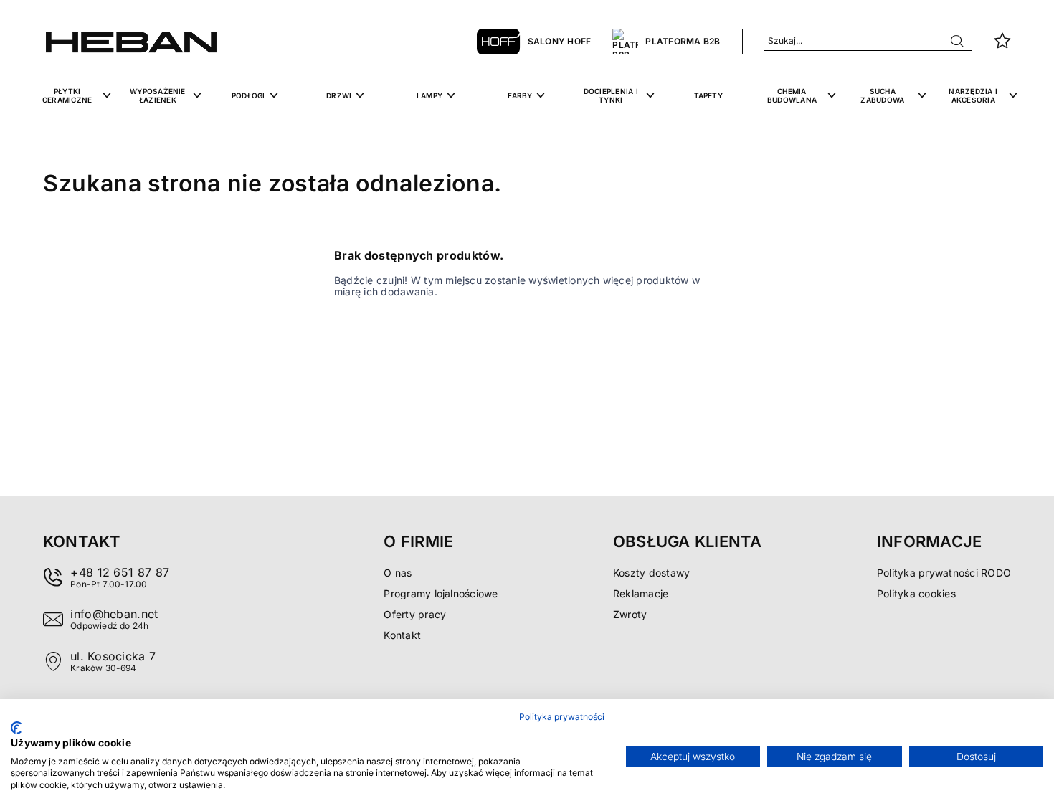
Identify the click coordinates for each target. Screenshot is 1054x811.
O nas (398, 572)
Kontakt (402, 635)
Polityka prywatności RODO (944, 572)
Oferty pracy (415, 614)
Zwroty (630, 614)
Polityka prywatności (561, 716)
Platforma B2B (682, 41)
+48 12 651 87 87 (119, 572)
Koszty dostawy (651, 572)
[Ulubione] (1002, 41)
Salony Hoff (560, 41)
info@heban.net (114, 614)
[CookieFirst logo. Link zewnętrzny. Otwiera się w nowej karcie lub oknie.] (16, 727)
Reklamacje (640, 593)
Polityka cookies (916, 593)
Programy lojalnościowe (441, 593)
